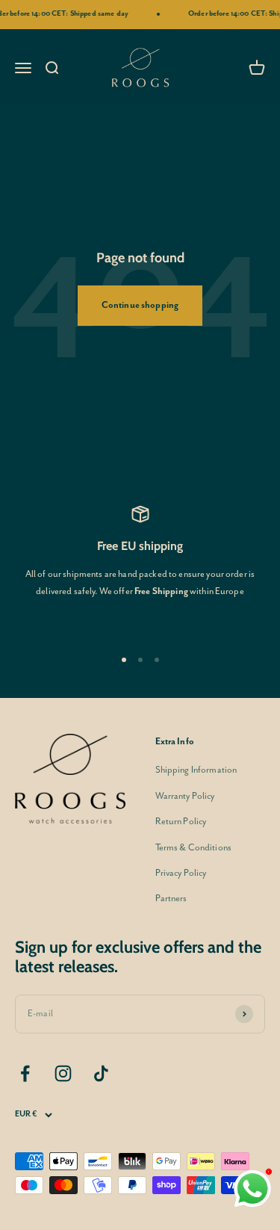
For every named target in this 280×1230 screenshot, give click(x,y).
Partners (171, 898)
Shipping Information (196, 770)
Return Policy (181, 821)
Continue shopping (140, 305)
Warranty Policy (185, 796)
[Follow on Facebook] (25, 1073)
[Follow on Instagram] (63, 1073)
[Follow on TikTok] (101, 1073)
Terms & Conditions (193, 847)
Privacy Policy (181, 873)
